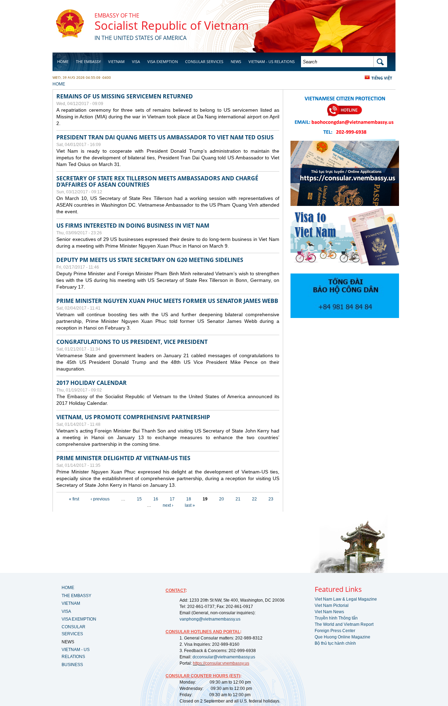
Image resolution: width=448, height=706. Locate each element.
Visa (136, 61)
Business (66, 79)
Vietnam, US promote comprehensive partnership (133, 417)
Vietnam (116, 61)
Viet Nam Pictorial (332, 605)
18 (188, 499)
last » (190, 505)
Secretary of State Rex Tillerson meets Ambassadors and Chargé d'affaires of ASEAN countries (157, 181)
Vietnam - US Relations (271, 61)
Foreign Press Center (335, 630)
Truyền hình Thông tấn (336, 618)
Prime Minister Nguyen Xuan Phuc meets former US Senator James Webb (167, 301)
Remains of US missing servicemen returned (124, 96)
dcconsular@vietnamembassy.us (223, 657)
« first (74, 499)
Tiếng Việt (381, 78)
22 (254, 499)
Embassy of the (116, 15)
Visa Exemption (162, 61)
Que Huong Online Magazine (342, 637)
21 (238, 499)
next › (168, 505)
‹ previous (100, 499)
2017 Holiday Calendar (91, 383)
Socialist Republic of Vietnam (171, 25)
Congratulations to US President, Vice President (132, 342)
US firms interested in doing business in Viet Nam (132, 225)
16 (155, 499)
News (236, 61)
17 (172, 499)
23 (270, 499)
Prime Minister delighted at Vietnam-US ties (123, 458)
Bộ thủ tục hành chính (335, 643)
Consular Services (204, 61)
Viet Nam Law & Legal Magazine (346, 599)
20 (221, 499)
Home (63, 61)
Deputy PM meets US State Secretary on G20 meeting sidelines (149, 260)
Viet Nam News (329, 611)
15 (139, 499)
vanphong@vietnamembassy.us (210, 619)
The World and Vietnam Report (344, 624)
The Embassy (88, 61)
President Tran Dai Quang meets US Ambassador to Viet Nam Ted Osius (165, 137)
